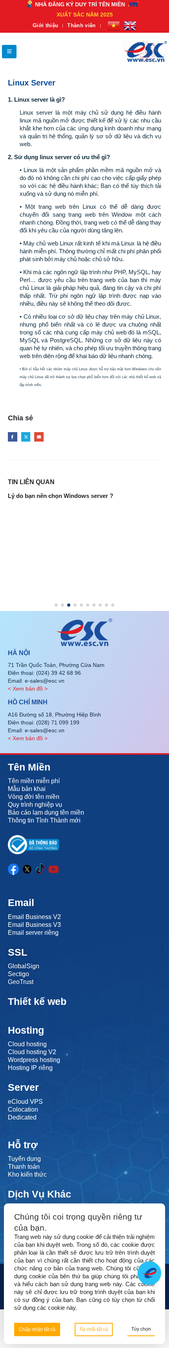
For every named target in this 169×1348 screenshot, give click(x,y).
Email (39, 437)
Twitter (26, 437)
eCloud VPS (25, 1101)
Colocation (23, 1109)
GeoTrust (20, 982)
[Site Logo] (145, 51)
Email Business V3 (34, 924)
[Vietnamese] (113, 25)
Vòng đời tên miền (33, 796)
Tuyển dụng (24, 1158)
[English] (130, 25)
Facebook (12, 437)
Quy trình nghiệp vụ (35, 804)
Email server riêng (33, 932)
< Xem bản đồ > (28, 688)
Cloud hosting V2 (32, 1052)
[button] (9, 51)
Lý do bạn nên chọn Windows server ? (60, 495)
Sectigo (18, 974)
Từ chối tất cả (93, 1329)
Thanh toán (24, 1166)
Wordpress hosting (34, 1059)
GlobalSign (23, 966)
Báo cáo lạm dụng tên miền (46, 812)
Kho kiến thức (27, 1174)
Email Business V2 (34, 917)
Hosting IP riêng (30, 1067)
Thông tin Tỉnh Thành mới (44, 820)
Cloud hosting (27, 1044)
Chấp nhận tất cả (37, 1329)
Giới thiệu (45, 25)
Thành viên (81, 25)
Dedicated (22, 1117)
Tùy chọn (141, 1329)
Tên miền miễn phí (34, 781)
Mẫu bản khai (27, 788)
